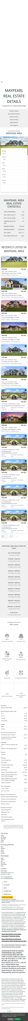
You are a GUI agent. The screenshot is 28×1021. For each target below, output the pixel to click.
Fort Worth (3, 837)
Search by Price (14, 119)
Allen (2, 847)
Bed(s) (3, 162)
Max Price (4, 157)
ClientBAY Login (7, 891)
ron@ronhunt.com (8, 878)
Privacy (5, 881)
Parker (2, 851)
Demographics (14, 122)
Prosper (3, 853)
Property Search (14, 111)
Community (4, 864)
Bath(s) (3, 168)
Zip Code (3, 862)
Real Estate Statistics (14, 114)
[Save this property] (25, 258)
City (2, 861)
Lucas (2, 850)
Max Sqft (4, 180)
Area (2, 866)
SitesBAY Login (7, 894)
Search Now (14, 187)
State (2, 858)
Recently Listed (14, 117)
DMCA (5, 888)
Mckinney (3, 838)
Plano (2, 842)
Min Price (4, 151)
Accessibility (7, 884)
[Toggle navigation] (2, 82)
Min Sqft (4, 174)
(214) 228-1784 (8, 877)
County (2, 859)
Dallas (2, 835)
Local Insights (14, 125)
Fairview (3, 848)
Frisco (2, 840)
